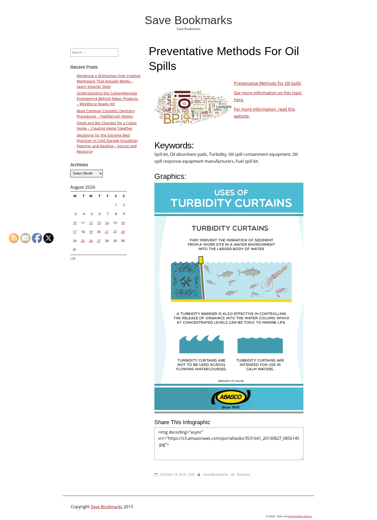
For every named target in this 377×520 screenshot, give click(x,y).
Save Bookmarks (188, 20)
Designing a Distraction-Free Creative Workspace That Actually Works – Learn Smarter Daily (109, 81)
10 (74, 222)
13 (99, 222)
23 (123, 231)
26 (91, 240)
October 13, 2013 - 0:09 (177, 474)
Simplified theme (301, 516)
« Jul (72, 258)
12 (91, 222)
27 (99, 240)
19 (91, 231)
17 (74, 231)
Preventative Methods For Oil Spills (267, 83)
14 (106, 222)
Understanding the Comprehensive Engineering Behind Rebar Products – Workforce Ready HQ (107, 98)
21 (106, 231)
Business (243, 474)
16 (123, 222)
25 (83, 240)
